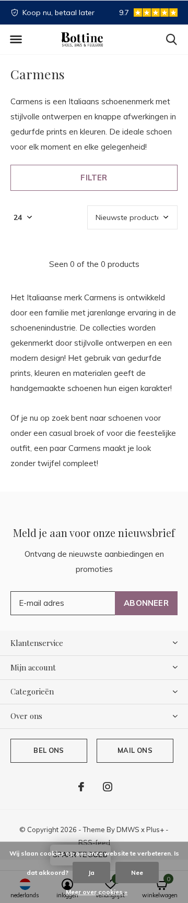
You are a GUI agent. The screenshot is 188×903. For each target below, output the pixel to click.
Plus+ (155, 829)
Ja (91, 872)
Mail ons (135, 750)
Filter (93, 177)
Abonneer (146, 603)
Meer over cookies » (96, 892)
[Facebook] (81, 786)
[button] (15, 40)
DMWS (127, 829)
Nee (137, 872)
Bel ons (48, 750)
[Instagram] (107, 786)
